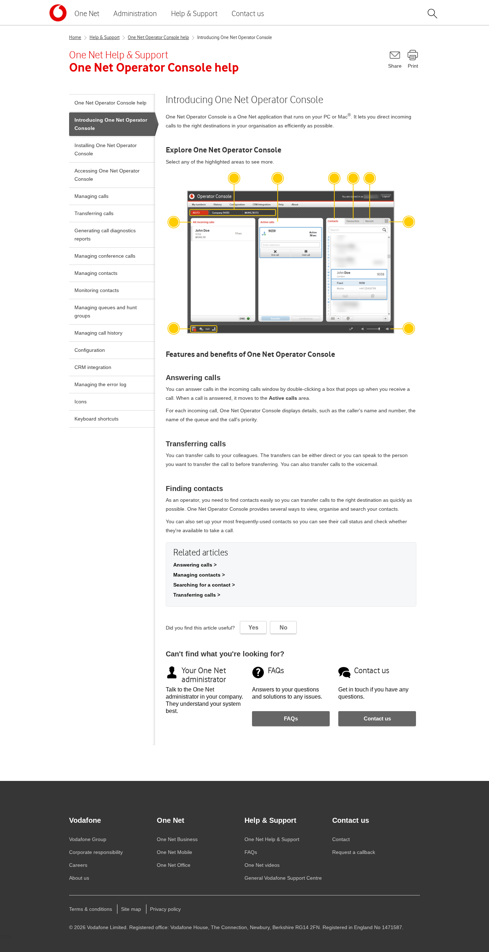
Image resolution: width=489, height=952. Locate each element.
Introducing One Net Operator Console (110, 124)
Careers (78, 865)
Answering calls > (195, 565)
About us (79, 878)
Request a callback (353, 852)
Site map (131, 909)
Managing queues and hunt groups (105, 312)
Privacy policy (165, 909)
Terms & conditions (90, 909)
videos (262, 865)
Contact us (248, 13)
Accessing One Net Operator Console (107, 175)
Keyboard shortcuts (96, 419)
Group (87, 839)
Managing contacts (95, 273)
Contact (341, 839)
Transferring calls (93, 213)
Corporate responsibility (96, 852)
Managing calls (91, 196)
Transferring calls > (196, 595)
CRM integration (92, 367)
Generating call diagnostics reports (105, 235)
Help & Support (194, 13)
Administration (135, 13)
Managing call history (98, 333)
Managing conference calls (104, 256)
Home (75, 37)
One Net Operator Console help (158, 37)
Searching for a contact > (204, 585)
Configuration (89, 350)
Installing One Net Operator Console (105, 149)
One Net (86, 13)
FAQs (291, 718)
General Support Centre (283, 878)
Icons (80, 401)
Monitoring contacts (96, 290)
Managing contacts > (199, 575)
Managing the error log (100, 384)
